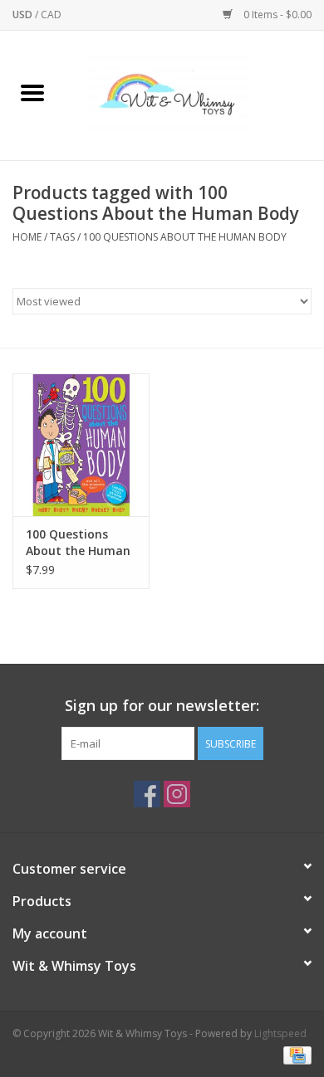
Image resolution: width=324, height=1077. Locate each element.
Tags (62, 237)
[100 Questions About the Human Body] (81, 445)
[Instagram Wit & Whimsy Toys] (177, 794)
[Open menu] (32, 92)
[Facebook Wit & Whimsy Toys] (147, 794)
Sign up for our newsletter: (162, 705)
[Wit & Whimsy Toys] (194, 94)
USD (23, 14)
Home (27, 237)
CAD (51, 14)
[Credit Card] (294, 1054)
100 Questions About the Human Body (185, 237)
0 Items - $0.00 (276, 14)
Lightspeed (280, 1033)
